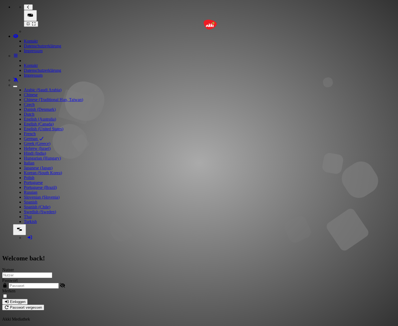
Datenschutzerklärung (42, 46)
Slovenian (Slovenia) (42, 197)
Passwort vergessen (25, 307)
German (31, 138)
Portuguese (33, 182)
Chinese (31, 94)
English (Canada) (39, 124)
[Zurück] (28, 7)
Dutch (29, 114)
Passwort (10, 280)
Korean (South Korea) (43, 172)
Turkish (30, 221)
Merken (8, 291)
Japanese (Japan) (38, 168)
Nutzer (8, 269)
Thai (28, 216)
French (30, 133)
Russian (30, 192)
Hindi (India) (35, 153)
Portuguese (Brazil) (40, 187)
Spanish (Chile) (37, 207)
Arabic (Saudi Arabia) (42, 90)
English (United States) (43, 129)
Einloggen (17, 302)
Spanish (30, 202)
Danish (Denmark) (40, 109)
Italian (29, 163)
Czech (29, 104)
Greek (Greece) (37, 143)
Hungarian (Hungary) (42, 158)
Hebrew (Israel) (37, 148)
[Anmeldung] (30, 237)
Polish (29, 177)
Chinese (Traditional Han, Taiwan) (53, 99)
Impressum (33, 51)
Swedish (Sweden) (40, 211)
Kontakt (31, 41)
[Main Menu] (30, 15)
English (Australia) (40, 119)
